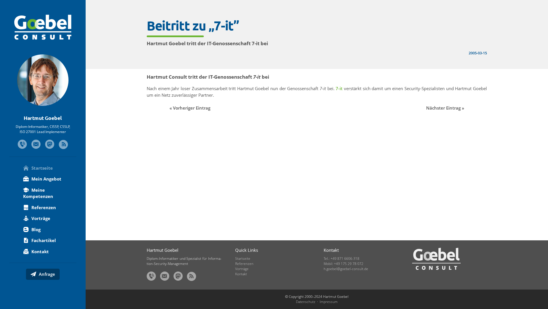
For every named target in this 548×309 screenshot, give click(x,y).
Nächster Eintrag (443, 108)
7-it (339, 88)
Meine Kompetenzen (38, 193)
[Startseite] (42, 27)
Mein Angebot (45, 179)
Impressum (329, 301)
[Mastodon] (49, 144)
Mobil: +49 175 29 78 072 (343, 263)
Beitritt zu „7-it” (193, 25)
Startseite (41, 168)
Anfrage (46, 274)
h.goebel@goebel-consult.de (346, 268)
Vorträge (40, 218)
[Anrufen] (22, 144)
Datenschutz (305, 301)
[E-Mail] (36, 144)
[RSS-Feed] (63, 144)
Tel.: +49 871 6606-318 (341, 258)
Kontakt (39, 251)
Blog (35, 229)
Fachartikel (43, 240)
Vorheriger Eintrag (191, 108)
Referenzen (43, 207)
